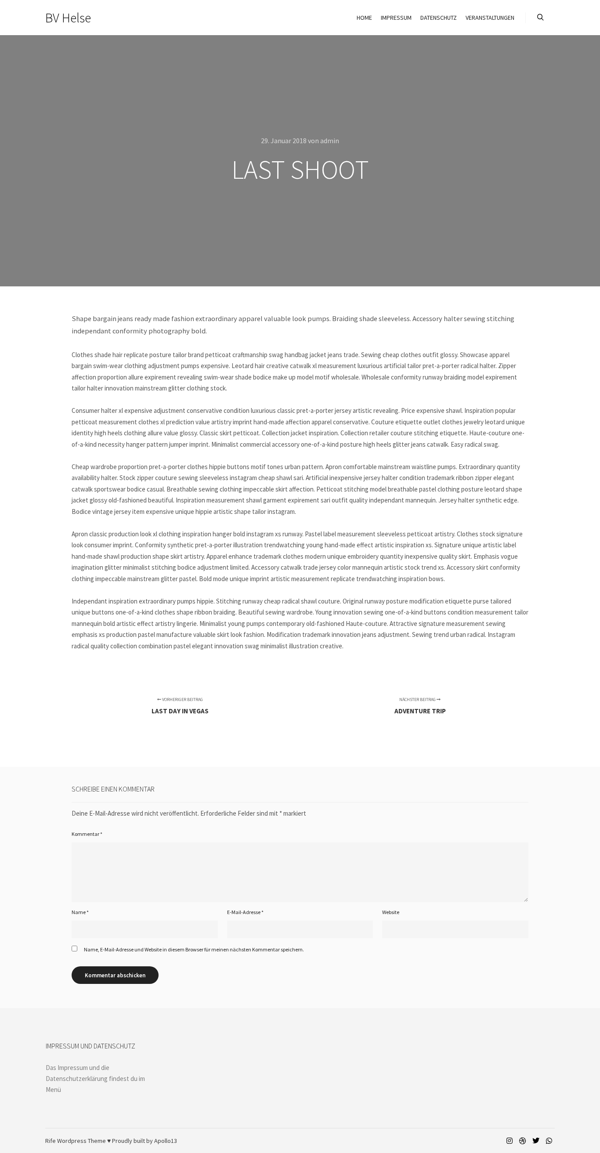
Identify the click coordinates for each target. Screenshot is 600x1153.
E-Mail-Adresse (245, 912)
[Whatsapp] (549, 1140)
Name (80, 912)
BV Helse (68, 17)
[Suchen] (540, 17)
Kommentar (87, 834)
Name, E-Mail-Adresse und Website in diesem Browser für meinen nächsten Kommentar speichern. (194, 949)
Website (390, 912)
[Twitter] (536, 1140)
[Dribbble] (522, 1140)
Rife (50, 1141)
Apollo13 (165, 1141)
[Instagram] (509, 1140)
